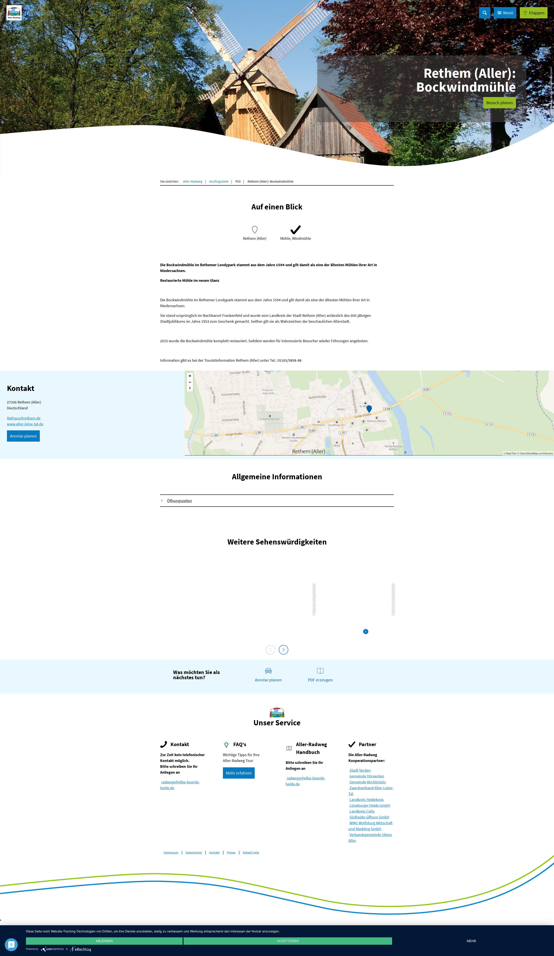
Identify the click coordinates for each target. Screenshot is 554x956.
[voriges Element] (270, 650)
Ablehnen (104, 941)
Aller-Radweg (192, 181)
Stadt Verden (360, 770)
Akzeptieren (288, 941)
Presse (231, 852)
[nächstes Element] (283, 650)
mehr (471, 941)
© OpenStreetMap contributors (535, 453)
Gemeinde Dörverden (366, 776)
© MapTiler (510, 453)
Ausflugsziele (219, 181)
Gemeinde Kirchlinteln (367, 781)
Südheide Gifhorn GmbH (369, 817)
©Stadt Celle (251, 852)
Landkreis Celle (362, 811)
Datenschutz (194, 852)
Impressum (171, 852)
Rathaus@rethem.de (23, 418)
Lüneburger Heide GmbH (369, 805)
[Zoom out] (190, 382)
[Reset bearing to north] (190, 388)
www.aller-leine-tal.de (25, 423)
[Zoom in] (190, 376)
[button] (534, 12)
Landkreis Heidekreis (366, 799)
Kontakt (214, 852)
